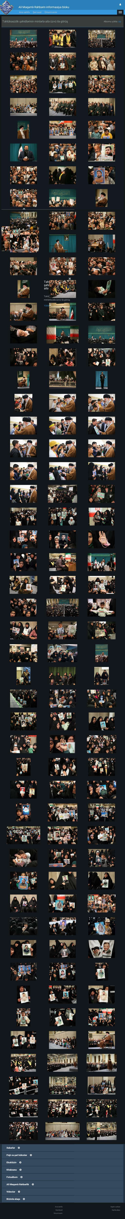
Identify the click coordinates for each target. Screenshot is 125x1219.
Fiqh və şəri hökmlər (17, 1155)
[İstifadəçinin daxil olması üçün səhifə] (120, 4)
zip (119, 21)
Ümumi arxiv (51, 12)
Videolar (11, 1191)
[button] (120, 12)
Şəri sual (37, 12)
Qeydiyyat (59, 1210)
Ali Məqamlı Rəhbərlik (18, 1184)
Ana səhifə (24, 12)
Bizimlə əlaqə (13, 1199)
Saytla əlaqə (116, 1210)
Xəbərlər (11, 1148)
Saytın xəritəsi (115, 1207)
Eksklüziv (11, 1162)
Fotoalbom (12, 1177)
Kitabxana (12, 1169)
